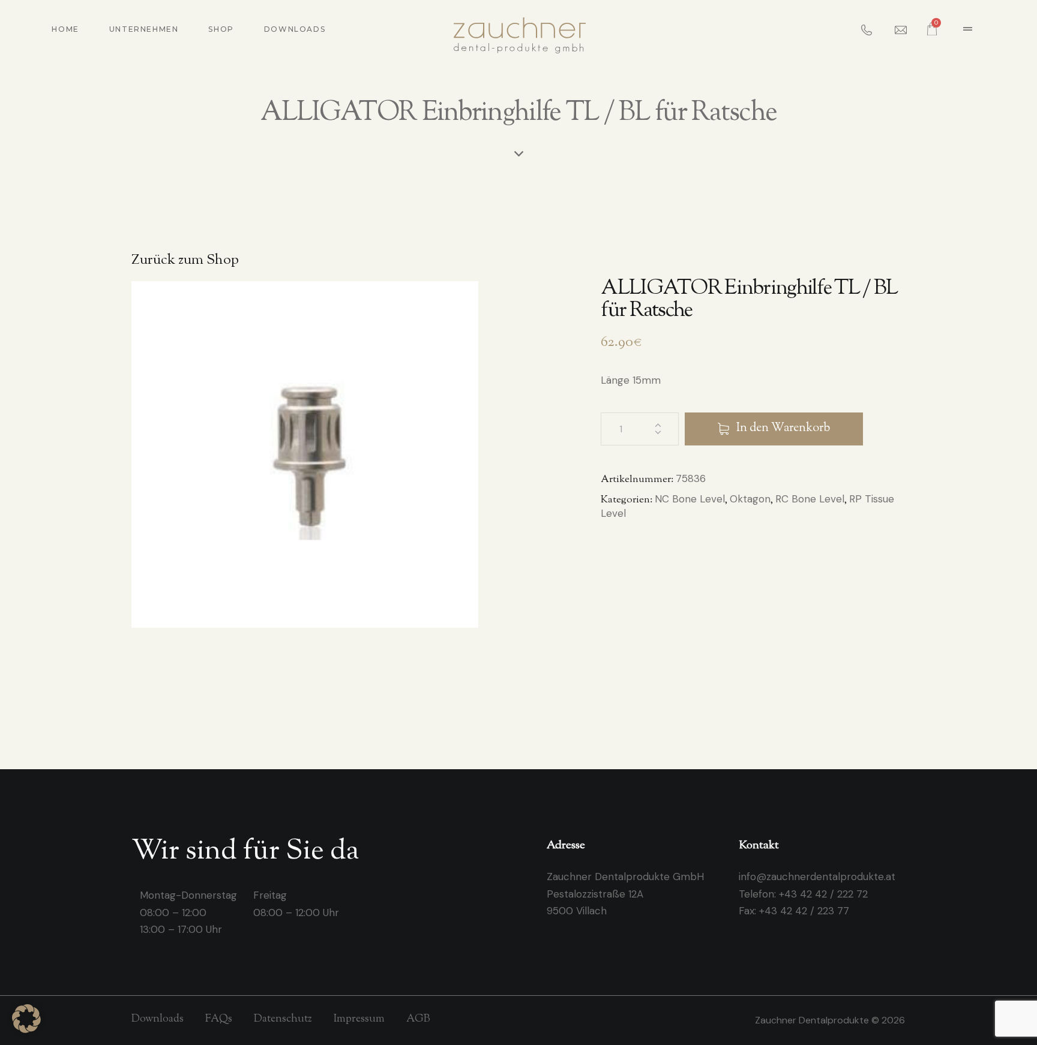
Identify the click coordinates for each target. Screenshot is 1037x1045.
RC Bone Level (809, 498)
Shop (220, 29)
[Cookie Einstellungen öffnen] (26, 1029)
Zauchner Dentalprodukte (813, 1020)
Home (65, 29)
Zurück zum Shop (185, 260)
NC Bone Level (690, 498)
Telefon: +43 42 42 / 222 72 (803, 894)
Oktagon (750, 498)
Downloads (294, 29)
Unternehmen (144, 29)
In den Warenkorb (783, 428)
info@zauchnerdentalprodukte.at (817, 876)
